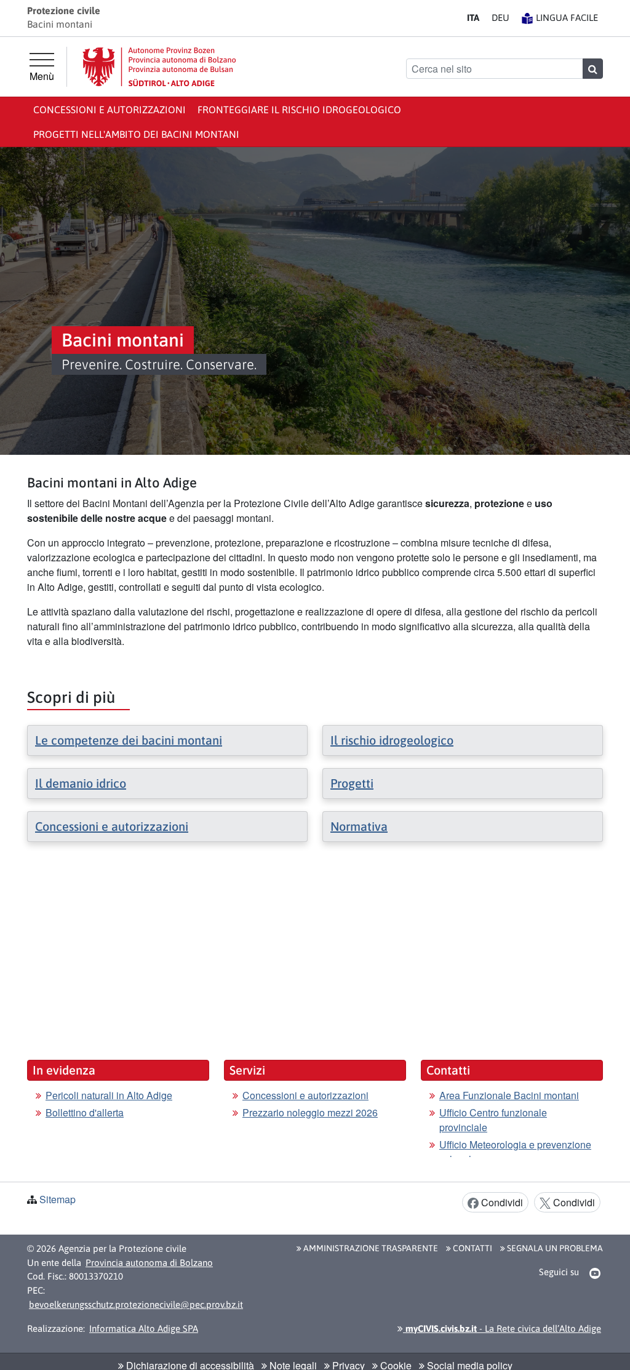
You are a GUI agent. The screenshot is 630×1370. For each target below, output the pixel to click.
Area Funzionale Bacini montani (509, 1095)
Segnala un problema (554, 1248)
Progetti (351, 783)
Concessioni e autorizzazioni (109, 109)
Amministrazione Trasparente (369, 1248)
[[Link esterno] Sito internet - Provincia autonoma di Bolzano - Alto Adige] (159, 67)
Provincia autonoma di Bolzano (149, 1262)
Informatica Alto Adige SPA (143, 1328)
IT (473, 17)
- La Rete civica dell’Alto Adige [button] (502, 1328)
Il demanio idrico (80, 783)
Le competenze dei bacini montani (128, 740)
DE (500, 17)
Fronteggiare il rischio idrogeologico (299, 109)
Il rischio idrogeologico (391, 740)
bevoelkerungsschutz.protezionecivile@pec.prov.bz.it (136, 1304)
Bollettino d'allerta (85, 1112)
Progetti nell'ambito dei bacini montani (136, 134)
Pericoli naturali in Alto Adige (109, 1095)
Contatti (471, 1248)
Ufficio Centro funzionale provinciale (493, 1119)
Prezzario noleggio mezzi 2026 (310, 1112)
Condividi (501, 1202)
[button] (595, 1272)
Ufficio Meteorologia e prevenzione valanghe (515, 1151)
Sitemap (57, 1199)
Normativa (359, 826)
